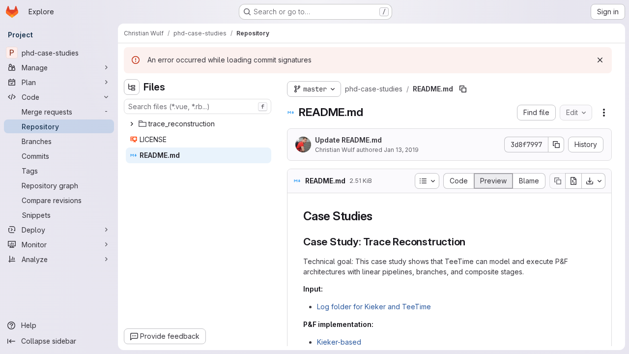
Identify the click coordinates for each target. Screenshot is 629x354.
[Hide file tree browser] (132, 87)
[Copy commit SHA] (556, 144)
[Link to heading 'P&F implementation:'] (377, 324)
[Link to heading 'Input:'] (326, 289)
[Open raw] (573, 181)
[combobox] (197, 106)
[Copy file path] (463, 89)
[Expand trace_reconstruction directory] (132, 124)
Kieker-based (339, 342)
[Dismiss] (600, 60)
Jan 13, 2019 (401, 149)
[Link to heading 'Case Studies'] (378, 216)
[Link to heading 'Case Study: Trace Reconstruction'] (471, 242)
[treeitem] (198, 124)
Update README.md (348, 140)
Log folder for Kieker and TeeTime (374, 306)
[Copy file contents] (557, 181)
